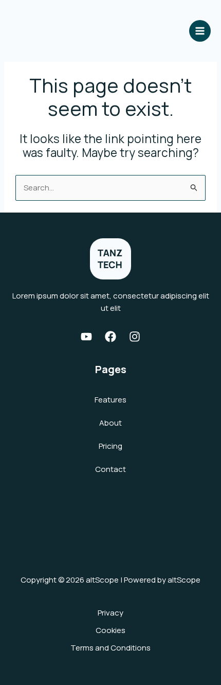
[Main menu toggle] (200, 31)
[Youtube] (86, 336)
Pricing (110, 446)
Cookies (110, 630)
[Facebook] (110, 336)
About (110, 422)
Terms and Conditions (110, 647)
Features (110, 399)
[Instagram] (134, 336)
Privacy (110, 612)
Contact (110, 469)
